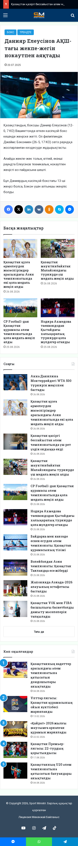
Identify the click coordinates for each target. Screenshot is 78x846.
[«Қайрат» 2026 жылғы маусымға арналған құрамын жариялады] (15, 729)
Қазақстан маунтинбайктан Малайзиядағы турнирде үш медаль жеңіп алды (57, 270)
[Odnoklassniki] (49, 209)
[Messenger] (69, 209)
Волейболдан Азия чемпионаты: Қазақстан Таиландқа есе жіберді (51, 566)
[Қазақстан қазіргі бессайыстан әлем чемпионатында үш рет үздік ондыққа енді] (15, 442)
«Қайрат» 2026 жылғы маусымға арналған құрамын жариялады (49, 727)
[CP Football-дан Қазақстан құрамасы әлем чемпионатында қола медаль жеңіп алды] (20, 307)
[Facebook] (8, 209)
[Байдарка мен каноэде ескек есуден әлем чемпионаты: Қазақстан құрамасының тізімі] (15, 542)
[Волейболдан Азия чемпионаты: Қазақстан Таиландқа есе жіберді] (15, 567)
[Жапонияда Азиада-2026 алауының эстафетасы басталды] (15, 588)
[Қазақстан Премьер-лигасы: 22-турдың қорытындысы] (15, 750)
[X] (18, 209)
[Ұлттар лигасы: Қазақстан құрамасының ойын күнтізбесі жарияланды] (15, 704)
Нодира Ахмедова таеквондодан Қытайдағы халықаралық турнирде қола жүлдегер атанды (56, 331)
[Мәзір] (5, 17)
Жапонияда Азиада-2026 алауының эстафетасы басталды (51, 586)
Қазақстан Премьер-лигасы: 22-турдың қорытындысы (47, 748)
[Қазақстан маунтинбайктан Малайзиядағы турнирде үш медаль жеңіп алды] (58, 248)
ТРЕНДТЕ (25, 32)
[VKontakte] (39, 209)
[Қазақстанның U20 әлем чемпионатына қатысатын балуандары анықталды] (15, 770)
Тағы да (39, 631)
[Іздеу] (72, 17)
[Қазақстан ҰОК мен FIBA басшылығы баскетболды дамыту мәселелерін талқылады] (15, 609)
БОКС (10, 32)
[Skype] (59, 209)
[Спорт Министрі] (39, 15)
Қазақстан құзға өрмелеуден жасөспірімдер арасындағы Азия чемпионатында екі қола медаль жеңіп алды (18, 274)
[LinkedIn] (28, 209)
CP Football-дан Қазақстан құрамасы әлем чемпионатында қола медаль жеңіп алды (19, 331)
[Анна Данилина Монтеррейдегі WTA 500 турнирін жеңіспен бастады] (15, 382)
